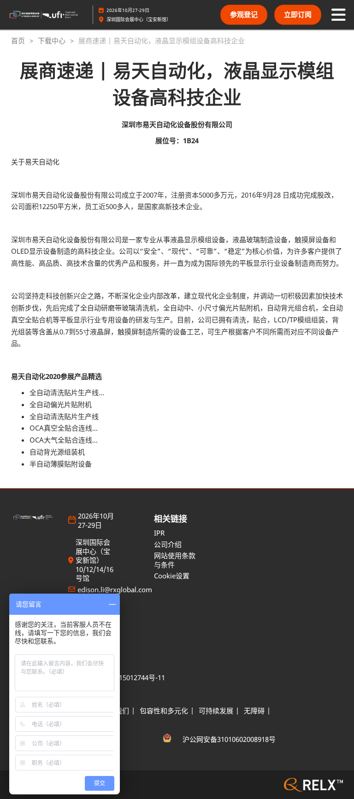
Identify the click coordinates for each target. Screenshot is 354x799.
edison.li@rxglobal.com (114, 589)
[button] (243, 15)
